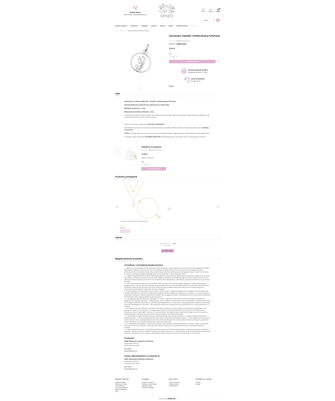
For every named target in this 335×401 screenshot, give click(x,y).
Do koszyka (125, 231)
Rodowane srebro (147, 386)
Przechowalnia (173, 386)
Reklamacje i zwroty (121, 384)
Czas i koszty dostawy (121, 387)
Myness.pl (117, 30)
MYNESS (171, 86)
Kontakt (198, 384)
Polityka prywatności (121, 389)
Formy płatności (119, 386)
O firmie (198, 382)
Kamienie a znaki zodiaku (149, 384)
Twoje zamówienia (174, 382)
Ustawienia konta (174, 384)
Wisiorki (124, 30)
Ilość (170, 53)
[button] (217, 20)
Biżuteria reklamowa (148, 387)
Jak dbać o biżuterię (148, 382)
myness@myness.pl (130, 351)
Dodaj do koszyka (192, 61)
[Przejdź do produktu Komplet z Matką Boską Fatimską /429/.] (142, 200)
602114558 (127, 349)
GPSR (116, 391)
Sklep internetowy (167, 399)
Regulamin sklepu (120, 382)
